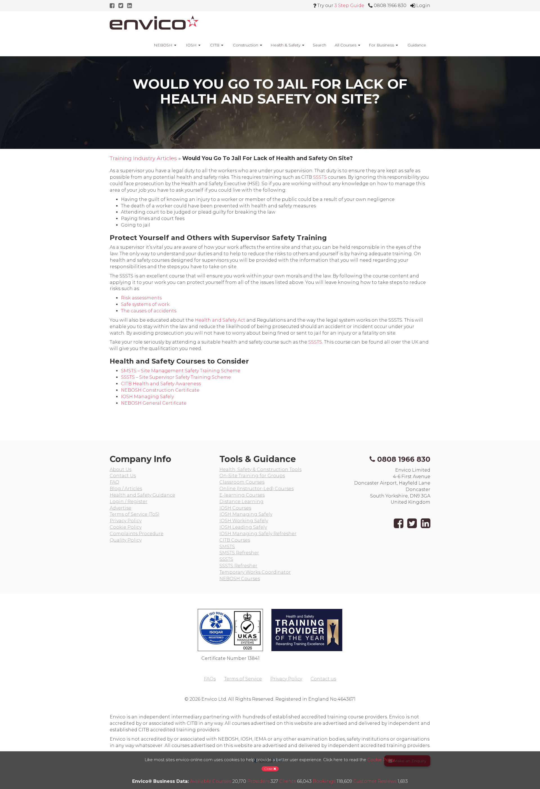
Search (319, 45)
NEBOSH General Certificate (153, 403)
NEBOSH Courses (239, 578)
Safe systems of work (145, 304)
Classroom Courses (241, 482)
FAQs (210, 679)
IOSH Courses (235, 508)
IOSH (191, 45)
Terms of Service (243, 679)
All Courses (346, 45)
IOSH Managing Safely (147, 396)
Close (268, 768)
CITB (214, 45)
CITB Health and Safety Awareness (161, 383)
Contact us (323, 679)
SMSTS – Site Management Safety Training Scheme (180, 370)
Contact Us (123, 475)
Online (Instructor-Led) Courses (256, 488)
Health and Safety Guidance (142, 495)
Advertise (120, 508)
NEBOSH (163, 45)
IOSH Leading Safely (243, 527)
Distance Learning (241, 501)
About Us (120, 469)
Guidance (416, 45)
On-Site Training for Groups (252, 475)
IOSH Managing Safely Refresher (257, 533)
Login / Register (128, 501)
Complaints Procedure (136, 533)
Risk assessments (141, 298)
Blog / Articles (126, 488)
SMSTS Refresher (239, 552)
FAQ (114, 482)
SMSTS (227, 546)
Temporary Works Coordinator (255, 572)
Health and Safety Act (220, 320)
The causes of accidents (148, 310)
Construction (245, 45)
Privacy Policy (125, 520)
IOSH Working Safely (243, 520)
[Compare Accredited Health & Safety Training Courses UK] (154, 22)
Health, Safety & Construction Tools (260, 469)
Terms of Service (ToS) (134, 514)
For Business (382, 45)
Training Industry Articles (143, 158)
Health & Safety (286, 45)
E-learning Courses (242, 495)
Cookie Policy (125, 527)
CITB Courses (234, 540)
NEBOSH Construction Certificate (160, 390)
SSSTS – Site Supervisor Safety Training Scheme (176, 377)
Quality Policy (125, 540)
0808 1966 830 (403, 459)
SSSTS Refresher (238, 565)
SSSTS (320, 177)
